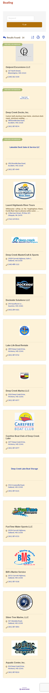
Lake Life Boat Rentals (17, 345)
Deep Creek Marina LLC (17, 391)
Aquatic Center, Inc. (15, 663)
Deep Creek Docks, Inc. (17, 112)
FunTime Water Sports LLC (19, 527)
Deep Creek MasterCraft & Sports (22, 255)
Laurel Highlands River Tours (20, 205)
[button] (4, 38)
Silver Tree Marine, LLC (17, 617)
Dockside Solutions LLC (18, 300)
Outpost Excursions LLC (18, 67)
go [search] (25, 25)
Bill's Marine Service (16, 572)
